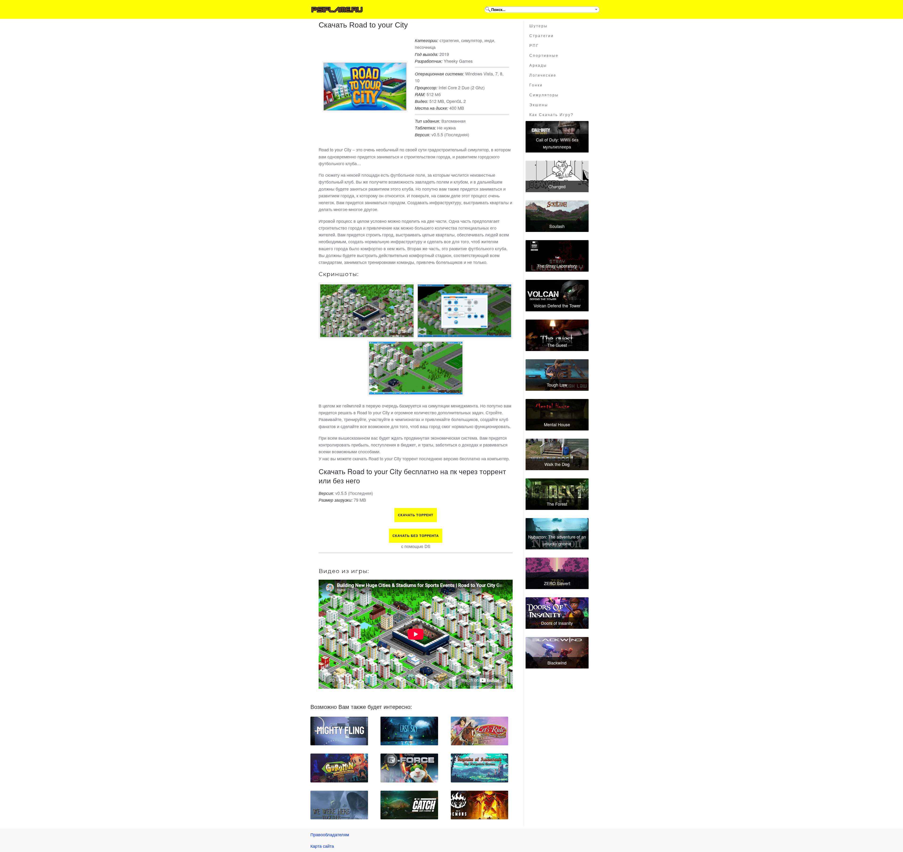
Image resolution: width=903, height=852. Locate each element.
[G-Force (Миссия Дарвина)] (409, 768)
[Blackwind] (557, 652)
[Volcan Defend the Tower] (557, 295)
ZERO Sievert (557, 583)
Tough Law (557, 385)
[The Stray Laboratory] (557, 256)
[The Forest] (557, 494)
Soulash (557, 226)
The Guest (557, 345)
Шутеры (538, 26)
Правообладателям (329, 834)
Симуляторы (544, 95)
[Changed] (557, 176)
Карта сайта (322, 846)
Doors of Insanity (557, 623)
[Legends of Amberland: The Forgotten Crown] (479, 768)
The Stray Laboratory (557, 266)
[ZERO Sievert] (557, 573)
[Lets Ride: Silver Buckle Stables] (479, 731)
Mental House (557, 424)
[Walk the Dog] (557, 454)
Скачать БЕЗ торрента (415, 536)
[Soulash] (557, 216)
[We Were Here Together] (339, 805)
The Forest (557, 504)
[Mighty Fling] (339, 731)
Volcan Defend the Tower (557, 305)
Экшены (538, 105)
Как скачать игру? (551, 115)
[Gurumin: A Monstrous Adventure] (339, 768)
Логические (542, 75)
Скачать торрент (415, 515)
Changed (557, 186)
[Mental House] (557, 414)
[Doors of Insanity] (557, 613)
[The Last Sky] (409, 731)
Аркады (538, 65)
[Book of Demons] (479, 805)
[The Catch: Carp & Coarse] (409, 805)
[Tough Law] (557, 375)
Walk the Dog (557, 464)
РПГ (534, 46)
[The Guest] (557, 335)
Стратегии (541, 36)
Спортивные (543, 56)
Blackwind (556, 663)
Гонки (536, 85)
